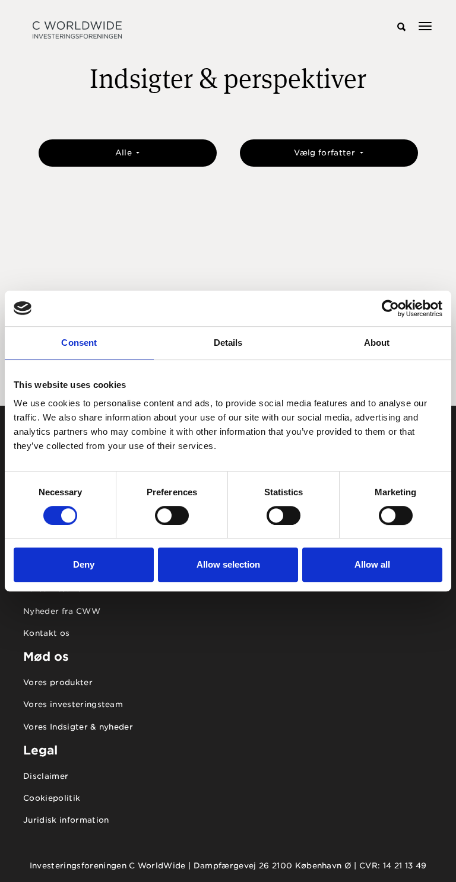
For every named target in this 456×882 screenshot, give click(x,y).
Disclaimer (45, 776)
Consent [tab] (79, 342)
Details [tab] (228, 342)
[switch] (172, 515)
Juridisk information (66, 820)
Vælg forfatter (325, 152)
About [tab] (377, 342)
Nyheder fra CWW (61, 611)
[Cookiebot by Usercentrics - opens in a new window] (390, 308)
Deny (83, 564)
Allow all (372, 564)
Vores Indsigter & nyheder (78, 726)
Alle (125, 152)
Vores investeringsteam (73, 704)
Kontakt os (46, 633)
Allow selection (228, 564)
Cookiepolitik (51, 798)
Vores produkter (58, 682)
